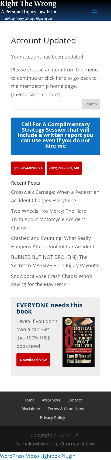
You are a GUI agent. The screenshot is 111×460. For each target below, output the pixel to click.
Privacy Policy (52, 417)
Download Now (33, 359)
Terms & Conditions (66, 408)
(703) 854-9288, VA (28, 168)
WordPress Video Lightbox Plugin (37, 456)
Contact (74, 400)
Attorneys (51, 400)
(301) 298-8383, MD (64, 168)
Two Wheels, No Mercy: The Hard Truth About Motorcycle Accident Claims (48, 219)
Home (28, 400)
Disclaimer (30, 408)
